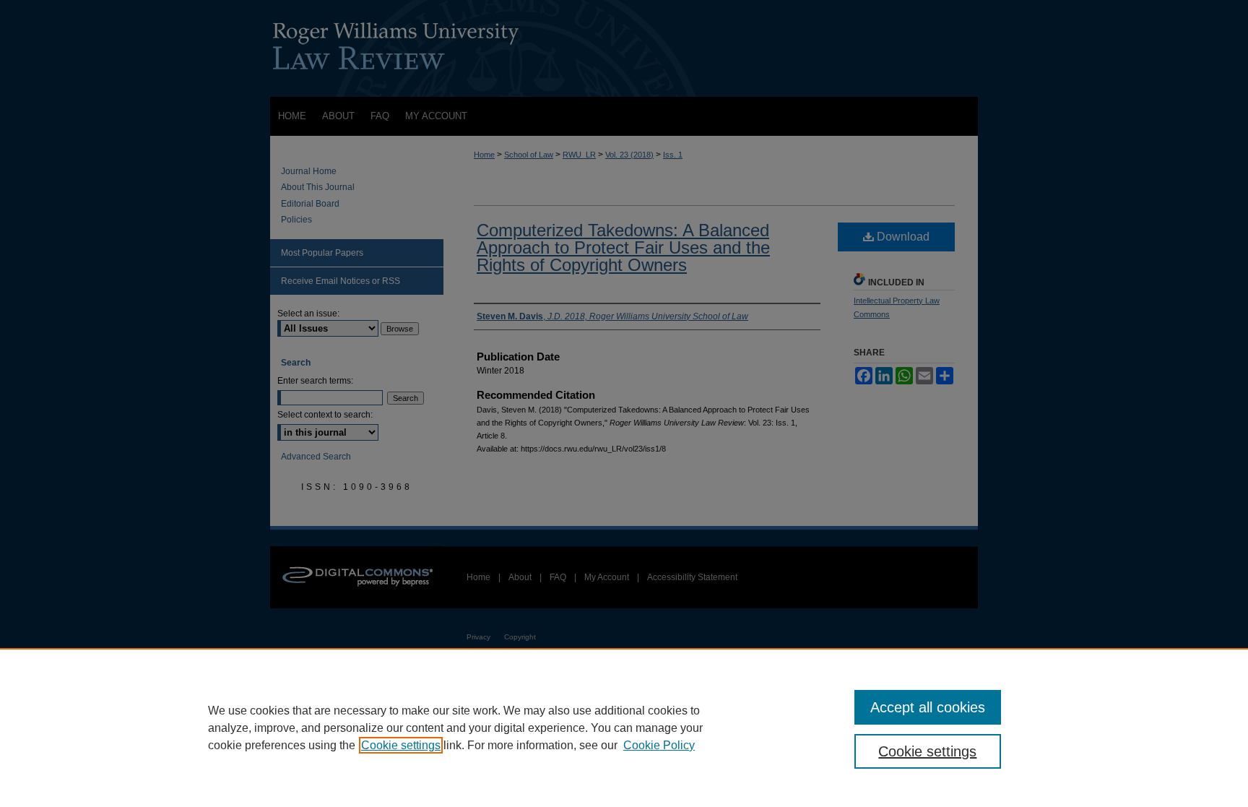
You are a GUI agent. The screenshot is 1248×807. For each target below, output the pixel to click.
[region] (624, 727)
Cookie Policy (659, 745)
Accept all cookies (927, 707)
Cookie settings (401, 745)
